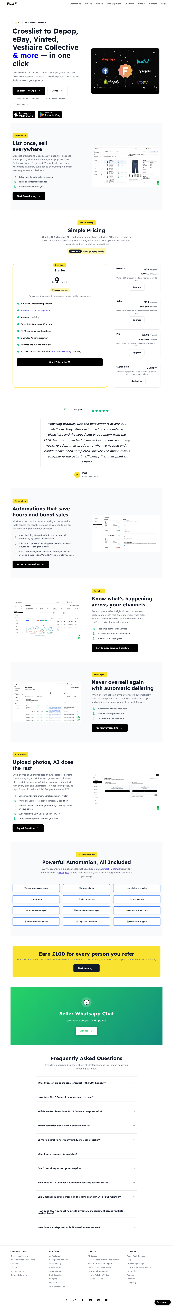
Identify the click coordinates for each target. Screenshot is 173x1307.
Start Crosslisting (26, 196)
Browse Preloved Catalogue (139, 1267)
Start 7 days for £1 (59, 362)
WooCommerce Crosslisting (23, 1260)
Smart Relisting (26, 535)
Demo (55, 90)
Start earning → (86, 968)
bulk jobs (64, 872)
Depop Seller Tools (96, 1279)
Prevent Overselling (107, 727)
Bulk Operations (56, 1275)
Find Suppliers (114, 3)
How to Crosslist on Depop (100, 1263)
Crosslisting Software (20, 1256)
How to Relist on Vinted (98, 1275)
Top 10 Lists (132, 1271)
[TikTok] (74, 1300)
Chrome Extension (19, 1275)
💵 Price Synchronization (137, 910)
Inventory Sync (56, 1271)
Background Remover (58, 1260)
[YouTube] (106, 1300)
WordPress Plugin (57, 1286)
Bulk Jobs (23, 543)
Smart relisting (110, 868)
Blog (129, 1260)
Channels (129, 3)
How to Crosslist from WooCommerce (104, 1260)
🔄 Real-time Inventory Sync (86, 910)
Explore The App (26, 90)
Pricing (99, 3)
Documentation (17, 1271)
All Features (54, 1256)
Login (164, 3)
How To (88, 3)
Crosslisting (75, 3)
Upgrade (136, 287)
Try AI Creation (26, 828)
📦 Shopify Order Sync (36, 910)
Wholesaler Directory (61, 351)
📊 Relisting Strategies (137, 888)
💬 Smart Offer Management (36, 888)
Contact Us (136, 381)
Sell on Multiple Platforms (99, 1267)
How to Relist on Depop (98, 1271)
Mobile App (54, 1282)
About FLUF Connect (136, 1256)
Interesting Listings (135, 1263)
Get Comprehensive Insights (112, 648)
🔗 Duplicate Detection (86, 921)
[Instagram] (66, 1300)
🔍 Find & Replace (86, 899)
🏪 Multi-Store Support (137, 921)
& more (25, 55)
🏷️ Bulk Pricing (137, 899)
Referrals (131, 1279)
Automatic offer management (35, 310)
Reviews (130, 1275)
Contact (153, 3)
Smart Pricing (55, 1263)
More (140, 3)
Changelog (131, 1282)
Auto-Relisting (55, 1267)
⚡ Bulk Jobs (36, 899)
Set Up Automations (28, 564)
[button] (144, 3)
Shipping (53, 1279)
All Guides (92, 1256)
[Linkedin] (90, 1300)
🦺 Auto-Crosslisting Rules (36, 921)
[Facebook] (82, 1300)
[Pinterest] (98, 1300)
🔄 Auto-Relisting (86, 888)
